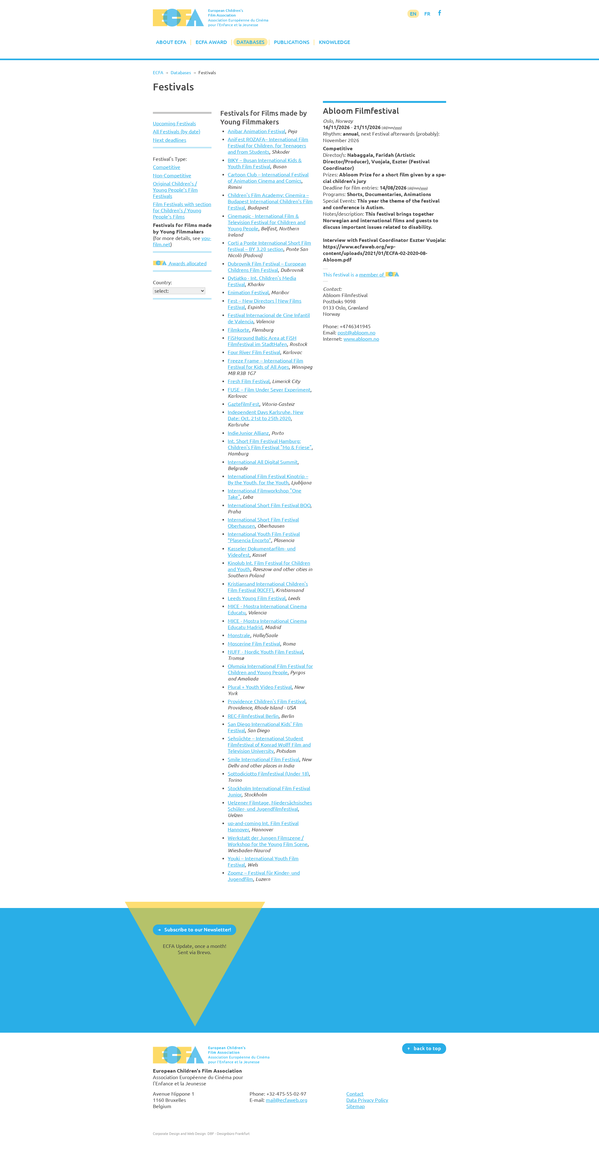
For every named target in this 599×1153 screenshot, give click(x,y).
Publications (291, 42)
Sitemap (355, 1106)
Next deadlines (169, 140)
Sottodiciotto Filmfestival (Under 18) (268, 773)
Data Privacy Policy (367, 1100)
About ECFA (171, 42)
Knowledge (334, 42)
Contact (354, 1094)
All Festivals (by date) (176, 131)
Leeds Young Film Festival (256, 598)
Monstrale (239, 635)
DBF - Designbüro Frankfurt (228, 1133)
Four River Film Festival (254, 352)
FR (427, 14)
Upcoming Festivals (174, 123)
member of (372, 274)
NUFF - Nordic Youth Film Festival (265, 652)
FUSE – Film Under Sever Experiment (269, 389)
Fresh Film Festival (249, 381)
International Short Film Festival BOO (269, 505)
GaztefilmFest (243, 404)
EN (413, 14)
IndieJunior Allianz (248, 433)
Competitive (166, 167)
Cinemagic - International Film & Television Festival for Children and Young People (266, 222)
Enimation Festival (248, 292)
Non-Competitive (172, 175)
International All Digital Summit (263, 462)
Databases (250, 42)
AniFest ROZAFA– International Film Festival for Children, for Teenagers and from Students (268, 146)
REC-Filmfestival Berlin (253, 716)
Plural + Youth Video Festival (260, 687)
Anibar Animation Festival (256, 131)
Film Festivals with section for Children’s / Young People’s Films (182, 210)
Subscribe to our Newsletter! (197, 929)
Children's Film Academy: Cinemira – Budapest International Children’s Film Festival (270, 201)
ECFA (158, 72)
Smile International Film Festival (263, 759)
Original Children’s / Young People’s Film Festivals (175, 190)
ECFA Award (211, 42)
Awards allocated (187, 263)
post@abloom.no (356, 332)
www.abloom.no (361, 339)
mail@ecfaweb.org (286, 1100)
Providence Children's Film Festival (266, 701)
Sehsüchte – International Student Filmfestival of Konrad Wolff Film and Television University (269, 745)
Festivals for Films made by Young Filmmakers (263, 117)
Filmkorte (238, 330)
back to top (427, 1048)
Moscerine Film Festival (254, 643)
